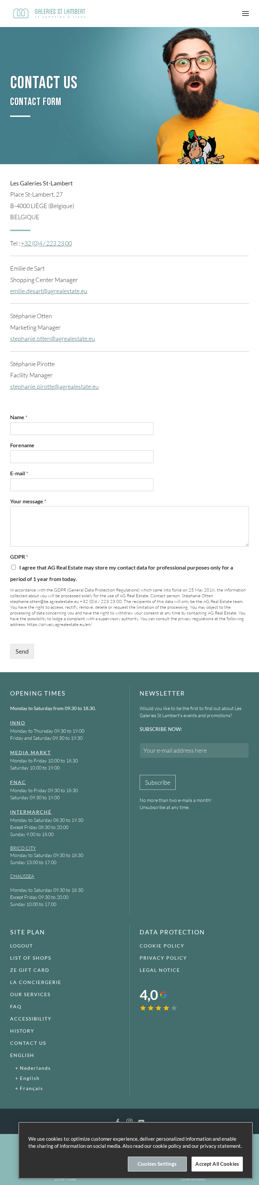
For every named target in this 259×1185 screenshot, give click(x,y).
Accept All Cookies (217, 1164)
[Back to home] (49, 13)
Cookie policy (162, 946)
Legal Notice (160, 970)
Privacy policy (163, 958)
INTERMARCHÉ (31, 812)
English (22, 1055)
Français (31, 1088)
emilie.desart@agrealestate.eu (48, 291)
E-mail (19, 473)
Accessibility (31, 1019)
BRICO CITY (23, 848)
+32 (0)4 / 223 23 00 (46, 243)
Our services (30, 994)
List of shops (30, 958)
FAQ (16, 1006)
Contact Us (28, 1043)
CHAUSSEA (22, 876)
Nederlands (35, 1068)
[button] (245, 13)
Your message (28, 501)
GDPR (19, 556)
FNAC (18, 782)
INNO (17, 723)
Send (22, 651)
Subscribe (157, 782)
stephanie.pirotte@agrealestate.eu (54, 386)
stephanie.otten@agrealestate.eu (52, 338)
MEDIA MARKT (30, 752)
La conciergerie (35, 982)
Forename (22, 445)
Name (18, 417)
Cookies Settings (157, 1164)
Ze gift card (30, 970)
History (22, 1031)
